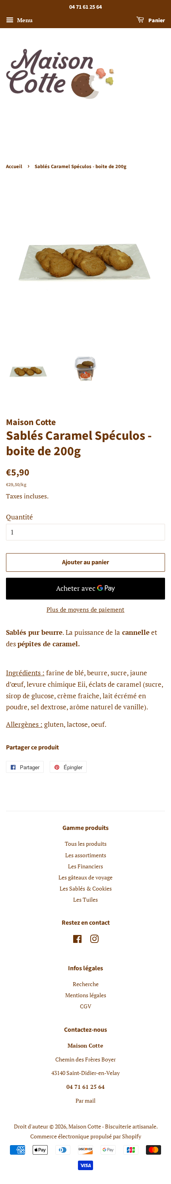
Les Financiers (85, 866)
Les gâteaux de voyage (85, 877)
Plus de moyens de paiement (85, 609)
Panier (156, 21)
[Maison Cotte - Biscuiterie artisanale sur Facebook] (77, 940)
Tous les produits (86, 843)
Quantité (19, 516)
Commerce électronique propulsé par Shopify (85, 1136)
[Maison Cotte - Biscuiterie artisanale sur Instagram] (94, 940)
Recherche (86, 984)
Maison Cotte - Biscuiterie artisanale (112, 1126)
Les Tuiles (85, 899)
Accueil (14, 166)
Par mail (85, 1100)
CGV (85, 1006)
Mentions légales (85, 995)
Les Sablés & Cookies (86, 888)
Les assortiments (85, 855)
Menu (24, 20)
